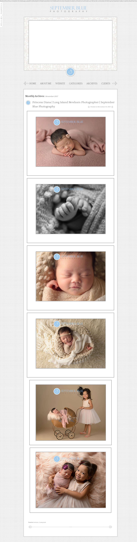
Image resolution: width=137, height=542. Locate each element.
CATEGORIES (75, 83)
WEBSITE (60, 83)
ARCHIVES (91, 83)
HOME (32, 83)
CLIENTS (105, 83)
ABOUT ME (45, 83)
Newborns (35, 522)
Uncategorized (42, 522)
